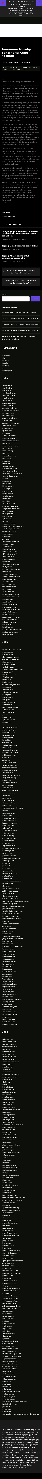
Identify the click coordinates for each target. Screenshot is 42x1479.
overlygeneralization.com (11, 775)
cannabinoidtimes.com (10, 750)
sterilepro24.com (8, 893)
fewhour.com (6, 760)
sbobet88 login (20, 1435)
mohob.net (5, 725)
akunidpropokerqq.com (10, 1165)
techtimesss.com (8, 428)
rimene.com (6, 562)
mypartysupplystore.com (10, 1074)
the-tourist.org (7, 458)
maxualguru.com (8, 735)
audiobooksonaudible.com (11, 1391)
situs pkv (5, 363)
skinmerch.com (7, 1094)
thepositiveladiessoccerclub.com (13, 1198)
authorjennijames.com (10, 1185)
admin (28, 62)
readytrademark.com (9, 1364)
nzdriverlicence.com (9, 1323)
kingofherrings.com (8, 511)
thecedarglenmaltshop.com (11, 649)
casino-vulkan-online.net (10, 597)
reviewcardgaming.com (10, 898)
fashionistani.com (8, 1263)
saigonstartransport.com (10, 541)
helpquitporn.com (8, 1286)
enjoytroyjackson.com (9, 1253)
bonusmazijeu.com (8, 951)
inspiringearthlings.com (10, 1298)
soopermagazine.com (9, 1359)
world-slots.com (7, 690)
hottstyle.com (6, 1293)
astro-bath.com (7, 1178)
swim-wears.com (8, 416)
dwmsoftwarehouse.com (11, 1250)
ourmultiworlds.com (9, 393)
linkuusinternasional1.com (11, 1145)
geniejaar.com (7, 715)
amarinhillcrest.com (9, 456)
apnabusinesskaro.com (10, 632)
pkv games (11, 216)
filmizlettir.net (6, 390)
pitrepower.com (7, 599)
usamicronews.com (9, 994)
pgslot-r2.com (7, 1331)
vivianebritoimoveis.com (10, 446)
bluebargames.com (8, 405)
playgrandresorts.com (9, 1014)
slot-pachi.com (7, 740)
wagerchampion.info (9, 846)
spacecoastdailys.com (9, 1361)
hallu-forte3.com (8, 582)
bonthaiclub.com (7, 1132)
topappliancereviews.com (11, 617)
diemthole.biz (6, 499)
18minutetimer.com (9, 763)
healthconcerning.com (9, 755)
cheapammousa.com (9, 1195)
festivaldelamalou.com (10, 408)
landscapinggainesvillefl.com (12, 1306)
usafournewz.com (8, 1052)
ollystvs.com (6, 810)
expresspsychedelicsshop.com (12, 1261)
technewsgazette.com (10, 506)
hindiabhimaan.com (9, 622)
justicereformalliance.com (11, 1110)
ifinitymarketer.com (8, 979)
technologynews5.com (10, 1341)
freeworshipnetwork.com (11, 1210)
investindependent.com (10, 1301)
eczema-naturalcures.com (11, 1175)
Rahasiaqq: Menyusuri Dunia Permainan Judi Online (20, 330)
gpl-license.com (7, 1276)
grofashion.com (7, 997)
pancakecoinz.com (8, 697)
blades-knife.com (8, 828)
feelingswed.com (8, 1266)
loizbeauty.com (7, 489)
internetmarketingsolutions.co (12, 808)
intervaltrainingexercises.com (12, 936)
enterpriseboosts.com (9, 468)
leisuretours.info (7, 785)
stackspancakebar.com (10, 574)
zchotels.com (6, 1336)
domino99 (10, 1430)
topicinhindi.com (7, 654)
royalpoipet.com (7, 941)
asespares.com (7, 1225)
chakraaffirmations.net (10, 707)
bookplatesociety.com (9, 1137)
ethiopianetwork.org (9, 778)
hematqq (12, 1457)
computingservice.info (9, 793)
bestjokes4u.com (8, 710)
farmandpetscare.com (10, 790)
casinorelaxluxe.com (9, 961)
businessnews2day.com (10, 888)
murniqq (5, 1457)
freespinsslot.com (8, 742)
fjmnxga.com (6, 539)
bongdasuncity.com (8, 737)
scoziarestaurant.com (9, 1369)
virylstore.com (7, 431)
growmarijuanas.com (9, 770)
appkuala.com (7, 519)
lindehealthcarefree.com (10, 659)
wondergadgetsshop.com (11, 1152)
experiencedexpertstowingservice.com (15, 901)
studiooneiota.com (8, 833)
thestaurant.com (8, 944)
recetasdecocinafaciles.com (12, 1200)
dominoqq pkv (7, 371)
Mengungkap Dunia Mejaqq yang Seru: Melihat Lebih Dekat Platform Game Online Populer (20, 233)
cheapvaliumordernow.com (11, 919)
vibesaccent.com (8, 1059)
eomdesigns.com (8, 861)
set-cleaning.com (8, 1374)
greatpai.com (6, 1205)
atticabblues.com (8, 1230)
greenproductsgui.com (10, 752)
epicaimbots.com (8, 1256)
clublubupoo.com (8, 949)
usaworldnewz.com (9, 1044)
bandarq (5, 1450)
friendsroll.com (7, 1147)
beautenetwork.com (9, 1394)
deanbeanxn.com (8, 682)
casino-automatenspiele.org (12, 473)
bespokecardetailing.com (10, 1167)
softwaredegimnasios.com (11, 1356)
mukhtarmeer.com (8, 1316)
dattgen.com (6, 1243)
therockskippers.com (9, 587)
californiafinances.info (9, 554)
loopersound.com (8, 1104)
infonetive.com (7, 546)
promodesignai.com (9, 1376)
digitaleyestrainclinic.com (10, 604)
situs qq (31, 1457)
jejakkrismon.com (8, 496)
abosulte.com (6, 1384)
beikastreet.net (7, 388)
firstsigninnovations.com (10, 411)
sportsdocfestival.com (9, 1019)
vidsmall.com (6, 886)
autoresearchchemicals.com (12, 629)
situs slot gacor (16, 1442)
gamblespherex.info (9, 856)
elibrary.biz (5, 1172)
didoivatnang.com (8, 1245)
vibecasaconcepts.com (10, 873)
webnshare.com (7, 773)
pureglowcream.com (9, 524)
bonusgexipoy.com (8, 959)
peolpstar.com (7, 421)
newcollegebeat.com (9, 1089)
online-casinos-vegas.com (11, 609)
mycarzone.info (7, 871)
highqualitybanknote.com (11, 1288)
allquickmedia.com (8, 504)
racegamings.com (8, 1004)
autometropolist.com (9, 1233)
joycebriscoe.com (8, 1069)
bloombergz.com (8, 466)
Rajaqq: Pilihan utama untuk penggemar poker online (15, 257)
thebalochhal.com (8, 1054)
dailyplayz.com (7, 969)
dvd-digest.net (7, 567)
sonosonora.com (8, 1142)
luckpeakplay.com (8, 992)
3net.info (5, 1157)
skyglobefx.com (7, 853)
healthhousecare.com (9, 1281)
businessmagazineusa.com (11, 881)
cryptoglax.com (7, 1112)
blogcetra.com (7, 805)
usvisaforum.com (8, 1097)
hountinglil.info (7, 705)
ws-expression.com (8, 1334)
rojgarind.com (6, 757)
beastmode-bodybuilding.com (12, 669)
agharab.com (6, 1193)
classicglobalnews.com (10, 1404)
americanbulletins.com (10, 1223)
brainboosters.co (8, 1064)
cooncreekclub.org (8, 395)
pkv (3, 368)
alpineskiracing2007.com (10, 594)
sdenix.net (5, 453)
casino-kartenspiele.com (10, 471)
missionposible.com (9, 607)
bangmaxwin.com (8, 544)
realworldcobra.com (9, 838)
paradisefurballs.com (9, 745)
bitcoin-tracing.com (8, 1397)
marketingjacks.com (9, 614)
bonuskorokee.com (8, 956)
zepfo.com (5, 1339)
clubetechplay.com (8, 964)
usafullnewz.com (8, 1039)
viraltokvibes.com (8, 443)
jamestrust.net (7, 481)
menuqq (31, 1455)
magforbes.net (7, 448)
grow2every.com (7, 1278)
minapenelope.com (8, 1107)
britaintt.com (6, 1409)
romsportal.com (7, 1017)
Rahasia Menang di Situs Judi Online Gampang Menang (21, 4)
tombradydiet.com (8, 1130)
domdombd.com (7, 966)
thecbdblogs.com (8, 627)
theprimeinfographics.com (11, 916)
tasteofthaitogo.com (9, 531)
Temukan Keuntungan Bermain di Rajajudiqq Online (20, 318)
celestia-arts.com (8, 401)
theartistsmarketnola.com (11, 569)
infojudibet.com (7, 677)
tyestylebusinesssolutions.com (12, 939)
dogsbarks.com (7, 1248)
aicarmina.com (7, 1072)
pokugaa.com (6, 1009)
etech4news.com (8, 1258)
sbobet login (11, 1455)
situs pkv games (25, 1432)
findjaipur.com (7, 1079)
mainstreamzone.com (9, 768)
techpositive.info (7, 798)
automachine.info (8, 841)
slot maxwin (6, 1442)
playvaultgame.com (9, 1012)
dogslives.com (7, 815)
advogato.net (6, 461)
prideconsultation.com (9, 702)
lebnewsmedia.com (9, 1140)
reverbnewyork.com (9, 1092)
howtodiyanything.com (10, 1296)
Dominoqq (6, 212)
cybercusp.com (7, 1407)
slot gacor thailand (25, 1465)
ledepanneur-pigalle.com (10, 564)
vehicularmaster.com (9, 1057)
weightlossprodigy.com (10, 727)
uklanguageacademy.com (11, 657)
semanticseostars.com (10, 765)
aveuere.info (6, 747)
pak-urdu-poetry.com (9, 803)
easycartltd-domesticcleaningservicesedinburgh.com (20, 1414)
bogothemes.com (8, 1117)
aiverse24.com (7, 1386)
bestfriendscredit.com (9, 1170)
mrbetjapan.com (7, 514)
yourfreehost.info (8, 1122)
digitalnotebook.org (8, 732)
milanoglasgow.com (9, 579)
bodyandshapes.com (9, 1399)
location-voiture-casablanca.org (13, 906)
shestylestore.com (8, 1022)
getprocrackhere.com (9, 971)
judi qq (28, 1435)
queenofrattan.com (9, 820)
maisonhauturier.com (9, 1308)
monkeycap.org (7, 451)
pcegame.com (7, 1329)
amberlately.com (8, 1067)
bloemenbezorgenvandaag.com (13, 526)
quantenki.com (7, 878)
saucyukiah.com (7, 385)
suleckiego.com (7, 635)
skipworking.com (8, 486)
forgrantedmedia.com (9, 418)
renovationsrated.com (9, 1366)
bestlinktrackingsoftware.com (12, 946)
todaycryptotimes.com (10, 1349)
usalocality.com (7, 1049)
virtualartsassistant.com (10, 914)
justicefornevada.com (9, 783)
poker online (14, 1460)
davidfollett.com (7, 1087)
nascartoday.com (8, 1319)
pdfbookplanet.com (9, 818)
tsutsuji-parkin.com (8, 1190)
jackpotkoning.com (8, 982)
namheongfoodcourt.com (11, 577)
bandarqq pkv (20, 1430)
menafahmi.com (8, 1313)
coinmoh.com (6, 1238)
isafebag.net (6, 463)
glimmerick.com (7, 1084)
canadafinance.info (8, 557)
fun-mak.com (6, 926)
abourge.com (6, 1215)
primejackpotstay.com (9, 1007)
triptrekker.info (7, 863)
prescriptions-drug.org (9, 438)
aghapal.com (6, 1180)
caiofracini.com (7, 795)
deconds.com (6, 1412)
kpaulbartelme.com (8, 909)
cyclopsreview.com (8, 1240)
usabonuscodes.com (9, 1351)
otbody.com (6, 479)
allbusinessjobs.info (9, 662)
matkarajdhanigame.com (11, 685)
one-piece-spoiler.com (9, 831)
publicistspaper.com (9, 1379)
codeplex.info (6, 1160)
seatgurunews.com (8, 1155)
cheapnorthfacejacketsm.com (12, 1125)
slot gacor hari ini (8, 1435)
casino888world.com (9, 929)
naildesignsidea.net (8, 1203)
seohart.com (6, 1371)
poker (4, 358)
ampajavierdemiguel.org (10, 1062)
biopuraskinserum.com (10, 551)
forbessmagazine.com (10, 1271)
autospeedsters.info (9, 843)
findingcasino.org (8, 836)
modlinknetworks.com (9, 984)
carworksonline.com (9, 426)
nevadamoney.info (8, 559)
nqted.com (5, 1321)
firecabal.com (6, 1268)
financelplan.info (7, 672)
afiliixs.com (6, 1218)
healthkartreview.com (9, 1283)
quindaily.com (6, 1381)
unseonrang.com (8, 800)
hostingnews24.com (9, 1291)
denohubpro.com (8, 825)
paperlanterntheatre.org (10, 1208)
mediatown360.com (9, 602)
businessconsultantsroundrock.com (14, 1402)
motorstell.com (7, 433)
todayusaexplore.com (9, 1047)
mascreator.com (7, 1311)
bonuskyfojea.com (8, 954)
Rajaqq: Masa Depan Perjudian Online (20, 246)
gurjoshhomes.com (8, 1127)
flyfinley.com (6, 700)
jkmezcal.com (7, 934)
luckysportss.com (8, 989)
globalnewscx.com (8, 813)
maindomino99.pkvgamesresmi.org (14, 1467)
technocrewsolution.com (10, 441)
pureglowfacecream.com (11, 509)
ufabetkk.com (7, 501)
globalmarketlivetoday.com (11, 1273)
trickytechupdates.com (10, 619)
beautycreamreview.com (10, 1235)
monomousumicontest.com (11, 848)
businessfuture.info (9, 674)
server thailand (7, 1462)
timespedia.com (7, 494)
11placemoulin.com (9, 720)
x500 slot (35, 1432)
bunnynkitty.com (7, 534)
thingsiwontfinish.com (9, 1024)
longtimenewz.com (8, 987)
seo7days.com (7, 521)
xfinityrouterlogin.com (9, 612)
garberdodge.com (8, 413)
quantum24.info (7, 876)
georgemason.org (8, 652)
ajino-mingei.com (8, 1120)
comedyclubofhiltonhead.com (12, 911)
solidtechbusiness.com (10, 896)
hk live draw (6, 355)
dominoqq (5, 360)
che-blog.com (6, 695)
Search (4, 294)
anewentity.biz (7, 516)
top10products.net (8, 664)
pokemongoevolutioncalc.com (12, 999)
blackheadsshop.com (9, 904)
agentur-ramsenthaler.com (11, 858)
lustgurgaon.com (8, 712)
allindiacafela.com (8, 592)
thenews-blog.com (8, 1346)
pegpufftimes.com (8, 398)
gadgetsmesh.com (8, 780)
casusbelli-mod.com (9, 1135)
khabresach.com (7, 624)
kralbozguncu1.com (9, 1303)
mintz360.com (7, 722)
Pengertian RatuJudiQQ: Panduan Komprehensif (19, 312)
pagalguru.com (7, 1326)
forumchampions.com (9, 403)
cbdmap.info (6, 679)
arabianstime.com (8, 1228)
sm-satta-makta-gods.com (11, 1354)
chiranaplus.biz (7, 572)
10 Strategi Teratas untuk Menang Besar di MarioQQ (20, 324)
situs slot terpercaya (28, 1437)
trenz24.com (6, 483)
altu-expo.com (7, 1183)
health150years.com (9, 436)
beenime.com (6, 921)
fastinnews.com (7, 974)
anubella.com (6, 1389)
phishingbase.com (8, 1002)
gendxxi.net (6, 866)
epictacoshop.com (8, 549)
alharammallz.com (8, 1220)
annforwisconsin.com (9, 1077)
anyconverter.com (8, 491)
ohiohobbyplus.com (8, 1115)
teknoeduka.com (8, 1344)
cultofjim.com (6, 1082)
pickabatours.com (8, 667)
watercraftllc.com (8, 1213)
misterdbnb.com (7, 931)
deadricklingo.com (8, 851)
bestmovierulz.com (8, 1100)
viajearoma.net (7, 1188)
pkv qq (4, 1430)
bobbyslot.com (7, 717)
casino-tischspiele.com (10, 476)
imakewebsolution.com (10, 692)
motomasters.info (8, 868)
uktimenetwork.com (9, 1042)
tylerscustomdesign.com (10, 423)
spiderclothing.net (8, 1150)
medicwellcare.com (8, 883)
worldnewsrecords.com (10, 891)
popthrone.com (7, 687)
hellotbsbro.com (7, 788)
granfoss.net (6, 589)
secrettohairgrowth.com (10, 529)
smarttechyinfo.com (9, 730)
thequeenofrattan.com (10, 823)
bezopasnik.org (7, 536)
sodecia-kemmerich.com (10, 924)
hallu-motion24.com (9, 584)
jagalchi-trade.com (8, 1102)
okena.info (5, 1162)
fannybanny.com (8, 976)
